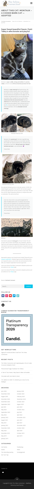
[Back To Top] (17, 479)
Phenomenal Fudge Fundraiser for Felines (12, 369)
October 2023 (20, 401)
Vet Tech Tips (4, 455)
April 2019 (19, 436)
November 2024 (21, 399)
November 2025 (5, 394)
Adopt (12, 267)
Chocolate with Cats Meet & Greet (10, 376)
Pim (7, 105)
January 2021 (4, 425)
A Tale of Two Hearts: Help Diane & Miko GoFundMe (15, 372)
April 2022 (19, 415)
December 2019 (5, 433)
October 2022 (20, 409)
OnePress (28, 483)
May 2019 (4, 436)
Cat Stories (4, 447)
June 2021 (19, 420)
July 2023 (3, 407)
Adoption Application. (6, 259)
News (18, 449)
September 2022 (5, 412)
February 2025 (21, 396)
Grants (3, 449)
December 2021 (21, 417)
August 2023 (20, 404)
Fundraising (20, 447)
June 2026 (4, 391)
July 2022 (19, 412)
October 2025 (20, 394)
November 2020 (5, 428)
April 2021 (19, 423)
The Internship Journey (7, 452)
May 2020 (4, 430)
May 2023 (4, 409)
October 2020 (20, 428)
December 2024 (5, 399)
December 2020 (21, 425)
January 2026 (20, 391)
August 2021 (4, 420)
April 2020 (19, 430)
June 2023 (19, 407)
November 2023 (5, 401)
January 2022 (4, 417)
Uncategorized (21, 452)
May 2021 (4, 423)
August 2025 (4, 396)
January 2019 (4, 438)
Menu (31, 3)
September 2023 (5, 404)
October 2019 (20, 433)
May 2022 (4, 415)
